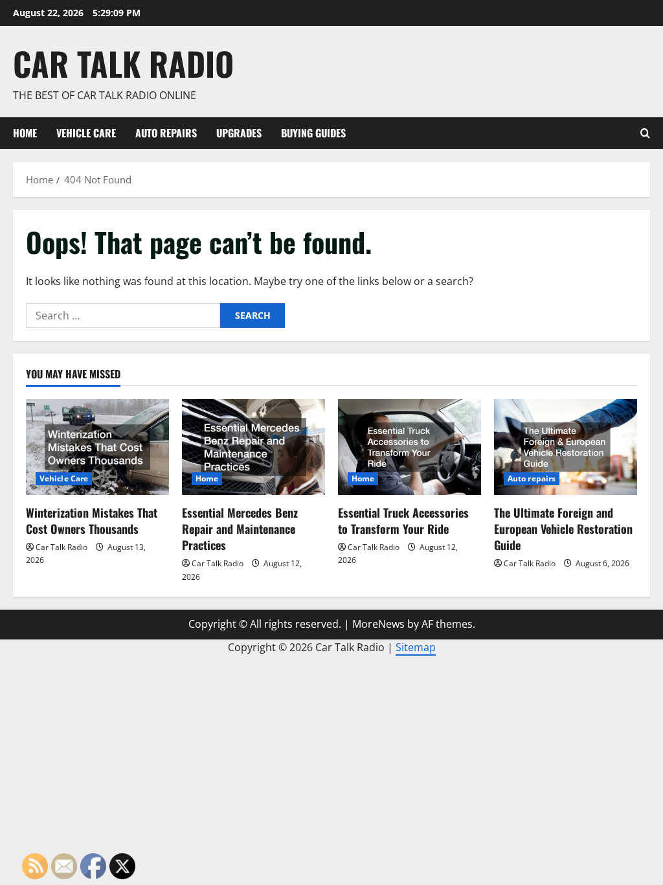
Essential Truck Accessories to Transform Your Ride (403, 520)
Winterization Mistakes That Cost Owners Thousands (91, 520)
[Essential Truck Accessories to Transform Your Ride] (409, 446)
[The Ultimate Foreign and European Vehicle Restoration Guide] (565, 446)
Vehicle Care (86, 133)
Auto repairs (166, 133)
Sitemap (416, 647)
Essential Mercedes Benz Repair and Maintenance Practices (240, 528)
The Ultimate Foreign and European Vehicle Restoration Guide (563, 528)
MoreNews (378, 624)
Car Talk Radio (123, 63)
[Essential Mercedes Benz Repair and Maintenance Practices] (253, 446)
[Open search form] (645, 133)
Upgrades (239, 133)
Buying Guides (313, 133)
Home (25, 133)
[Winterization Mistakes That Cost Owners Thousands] (97, 446)
